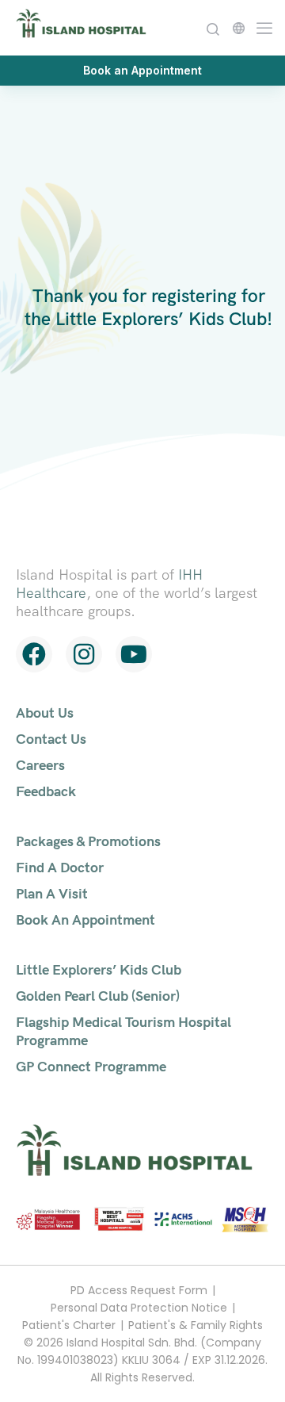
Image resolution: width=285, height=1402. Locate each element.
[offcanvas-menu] (261, 26)
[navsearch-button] (212, 27)
